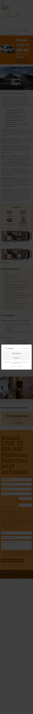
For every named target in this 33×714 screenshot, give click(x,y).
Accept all (17, 358)
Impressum (20, 366)
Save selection (16, 353)
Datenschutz (13, 366)
